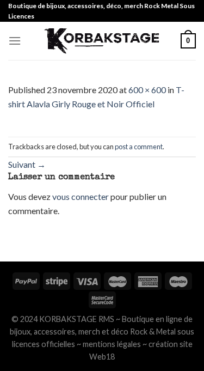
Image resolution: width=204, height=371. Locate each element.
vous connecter (80, 196)
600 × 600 (147, 89)
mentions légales (112, 344)
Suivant (27, 164)
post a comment (139, 146)
